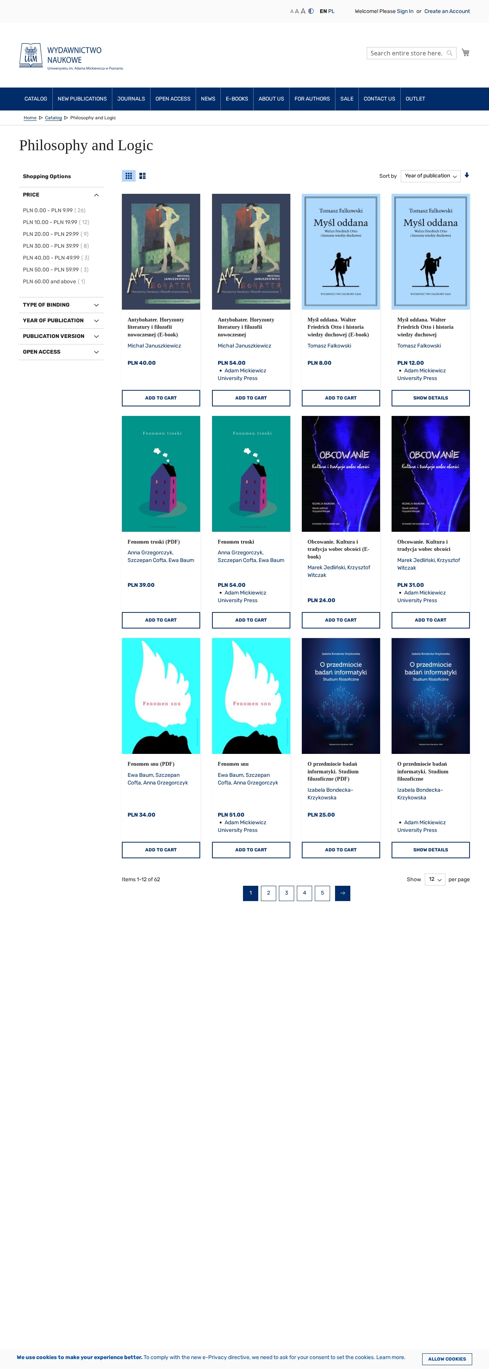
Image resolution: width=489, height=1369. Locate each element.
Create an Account (447, 11)
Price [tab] (31, 195)
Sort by (388, 175)
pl (331, 11)
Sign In (406, 11)
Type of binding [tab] (46, 305)
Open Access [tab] (41, 352)
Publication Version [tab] (53, 336)
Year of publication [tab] (53, 320)
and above (55, 281)
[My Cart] (465, 52)
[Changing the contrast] (311, 11)
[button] (323, 11)
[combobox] (412, 53)
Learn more (390, 1357)
